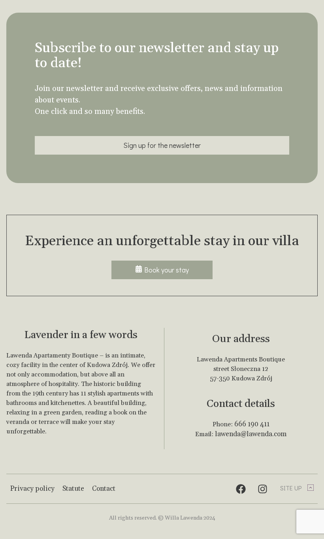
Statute (73, 488)
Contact (103, 488)
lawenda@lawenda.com (250, 434)
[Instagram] (262, 489)
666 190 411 (251, 424)
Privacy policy (32, 488)
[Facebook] (241, 489)
